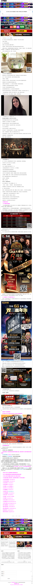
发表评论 (30, 9)
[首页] (32, 576)
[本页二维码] (32, 583)
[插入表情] (31, 571)
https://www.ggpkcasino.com (11, 503)
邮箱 (3, 573)
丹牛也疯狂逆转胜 (9, 456)
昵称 (3, 571)
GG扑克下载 (5, 539)
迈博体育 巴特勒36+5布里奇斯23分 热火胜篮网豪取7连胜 (25, 557)
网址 (2, 575)
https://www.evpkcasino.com (11, 501)
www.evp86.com (10, 484)
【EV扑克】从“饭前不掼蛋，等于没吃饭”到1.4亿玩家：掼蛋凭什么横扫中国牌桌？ (12, 547)
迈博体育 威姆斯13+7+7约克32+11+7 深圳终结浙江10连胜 (9, 557)
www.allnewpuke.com (12, 508)
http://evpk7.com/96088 (22, 466)
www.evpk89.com (21, 469)
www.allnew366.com (12, 506)
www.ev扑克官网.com (10, 486)
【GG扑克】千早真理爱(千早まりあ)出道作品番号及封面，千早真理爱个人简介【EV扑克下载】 (14, 552)
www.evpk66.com (11, 491)
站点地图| (19, 582)
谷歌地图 (24, 582)
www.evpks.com (10, 489)
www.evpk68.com (10, 494)
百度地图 (21, 582)
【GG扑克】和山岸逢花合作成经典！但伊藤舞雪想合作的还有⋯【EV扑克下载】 (12, 558)
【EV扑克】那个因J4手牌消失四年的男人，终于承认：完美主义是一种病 (4, 546)
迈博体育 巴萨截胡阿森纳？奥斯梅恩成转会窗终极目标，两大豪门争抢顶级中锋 (20, 548)
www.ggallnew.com (11, 511)
